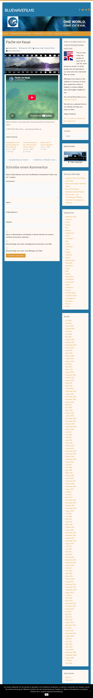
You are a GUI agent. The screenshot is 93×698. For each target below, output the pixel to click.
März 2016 (69, 524)
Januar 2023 (70, 372)
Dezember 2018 (71, 451)
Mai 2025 (69, 337)
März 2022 (69, 386)
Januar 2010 (70, 650)
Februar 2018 (70, 475)
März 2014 (69, 576)
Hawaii (37, 48)
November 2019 (71, 421)
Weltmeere (69, 301)
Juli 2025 (68, 331)
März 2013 (69, 601)
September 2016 (71, 508)
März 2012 (69, 620)
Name (8, 202)
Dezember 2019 (71, 418)
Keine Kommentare (14, 51)
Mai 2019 (69, 437)
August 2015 (70, 543)
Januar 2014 (70, 582)
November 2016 (71, 503)
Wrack (68, 306)
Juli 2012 (68, 611)
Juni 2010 (69, 641)
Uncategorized (70, 298)
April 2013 (69, 598)
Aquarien (68, 219)
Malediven (69, 255)
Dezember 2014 (71, 560)
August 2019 (70, 429)
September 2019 (71, 426)
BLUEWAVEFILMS (19, 10)
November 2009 (71, 652)
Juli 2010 (68, 639)
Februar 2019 (70, 446)
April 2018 (69, 470)
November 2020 (71, 399)
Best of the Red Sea (72, 189)
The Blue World (71, 293)
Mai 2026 (69, 323)
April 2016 (69, 522)
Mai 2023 (69, 364)
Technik (68, 290)
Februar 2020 (70, 413)
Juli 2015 (68, 546)
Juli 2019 (68, 432)
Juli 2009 (68, 660)
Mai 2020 (69, 405)
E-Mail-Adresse (12, 212)
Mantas (68, 257)
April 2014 (69, 573)
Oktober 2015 (70, 538)
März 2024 (69, 353)
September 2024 (71, 345)
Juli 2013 (68, 595)
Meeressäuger (70, 260)
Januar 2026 (70, 326)
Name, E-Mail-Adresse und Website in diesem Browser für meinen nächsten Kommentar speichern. (29, 236)
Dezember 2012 (71, 603)
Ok (47, 694)
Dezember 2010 (71, 633)
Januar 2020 (70, 416)
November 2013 (71, 587)
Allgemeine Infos (71, 217)
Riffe (67, 271)
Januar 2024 (70, 358)
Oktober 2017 (70, 484)
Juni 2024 (69, 350)
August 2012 (70, 609)
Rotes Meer (69, 276)
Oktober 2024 (70, 342)
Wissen (68, 304)
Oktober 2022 (70, 378)
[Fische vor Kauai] (32, 55)
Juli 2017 (68, 492)
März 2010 (69, 647)
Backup (68, 225)
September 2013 (71, 590)
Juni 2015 (69, 549)
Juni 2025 (69, 334)
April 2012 (69, 617)
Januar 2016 (70, 530)
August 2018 (70, 462)
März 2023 (69, 369)
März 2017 (69, 497)
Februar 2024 (70, 356)
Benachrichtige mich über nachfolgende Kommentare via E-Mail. (29, 244)
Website (9, 222)
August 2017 (70, 489)
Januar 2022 (70, 388)
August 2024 (70, 348)
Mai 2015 (69, 552)
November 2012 (71, 606)
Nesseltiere (69, 266)
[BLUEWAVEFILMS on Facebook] (79, 9)
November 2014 (71, 562)
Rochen (68, 274)
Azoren (68, 222)
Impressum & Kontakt (62, 34)
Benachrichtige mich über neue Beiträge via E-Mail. (24, 251)
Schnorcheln (70, 282)
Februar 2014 (70, 579)
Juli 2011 (68, 628)
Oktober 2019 (70, 424)
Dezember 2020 (71, 397)
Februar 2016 (70, 527)
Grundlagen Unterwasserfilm (20, 34)
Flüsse (68, 236)
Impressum (69, 680)
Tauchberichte (38, 34)
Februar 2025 (70, 339)
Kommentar (10, 181)
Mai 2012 (69, 614)
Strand (68, 285)
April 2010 (69, 644)
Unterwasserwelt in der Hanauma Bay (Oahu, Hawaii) (30, 145)
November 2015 (71, 535)
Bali (67, 227)
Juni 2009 (69, 663)
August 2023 (70, 361)
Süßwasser (69, 287)
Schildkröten (70, 279)
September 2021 (71, 391)
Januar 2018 (70, 478)
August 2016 (70, 511)
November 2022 (71, 375)
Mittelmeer (69, 263)
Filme (6, 34)
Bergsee (68, 230)
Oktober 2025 (70, 329)
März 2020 (69, 410)
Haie (67, 241)
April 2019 (69, 440)
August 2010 (70, 636)
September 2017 (71, 486)
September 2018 (71, 459)
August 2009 (70, 658)
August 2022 (70, 380)
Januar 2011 (69, 630)
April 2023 (69, 367)
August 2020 (70, 402)
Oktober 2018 (70, 456)
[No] (90, 691)
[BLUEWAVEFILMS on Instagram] (89, 9)
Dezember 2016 (71, 500)
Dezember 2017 (71, 481)
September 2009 (71, 655)
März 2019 (69, 443)
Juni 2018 (69, 467)
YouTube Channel (70, 100)
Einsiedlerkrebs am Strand (17, 160)
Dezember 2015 (71, 533)
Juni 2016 (69, 516)
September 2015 (71, 541)
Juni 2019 (69, 435)
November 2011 (71, 625)
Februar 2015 (70, 557)
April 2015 (69, 554)
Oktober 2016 (70, 505)
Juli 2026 (68, 320)
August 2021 (70, 394)
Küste (41, 48)
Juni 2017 (69, 494)
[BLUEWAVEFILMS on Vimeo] (85, 9)
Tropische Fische (49, 48)
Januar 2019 (70, 448)
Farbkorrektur (70, 233)
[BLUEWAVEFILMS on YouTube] (82, 9)
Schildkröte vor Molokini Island (45, 160)
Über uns (68, 677)
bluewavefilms (12, 48)
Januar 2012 (70, 622)
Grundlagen (69, 238)
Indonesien (69, 247)
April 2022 (69, 383)
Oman (68, 268)
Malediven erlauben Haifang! (75, 192)
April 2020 (69, 407)
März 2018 (69, 473)
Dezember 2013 (71, 584)
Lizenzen (49, 34)
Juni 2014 (69, 571)
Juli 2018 (68, 465)
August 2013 (70, 592)
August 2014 (70, 565)
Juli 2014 (68, 568)
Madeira (68, 252)
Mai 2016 (69, 519)
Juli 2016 (68, 514)
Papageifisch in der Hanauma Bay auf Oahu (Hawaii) (13, 145)
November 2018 (71, 454)
